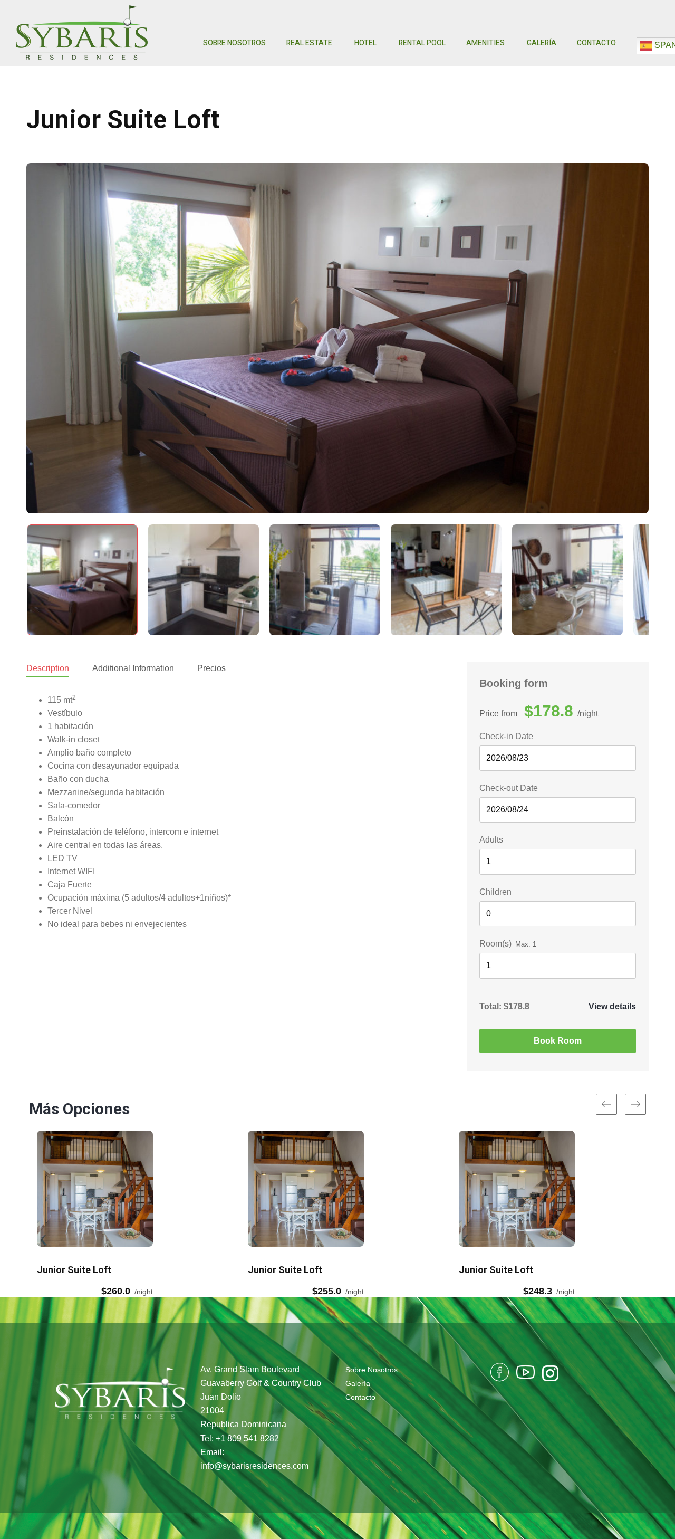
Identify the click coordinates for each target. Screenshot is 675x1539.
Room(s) (495, 943)
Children (495, 891)
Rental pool (422, 43)
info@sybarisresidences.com (254, 1465)
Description (47, 668)
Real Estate (310, 43)
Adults (491, 839)
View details (612, 1006)
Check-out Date (508, 787)
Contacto (596, 43)
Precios (211, 668)
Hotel (366, 43)
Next (627, 340)
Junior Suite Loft (122, 119)
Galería (541, 43)
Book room (558, 1040)
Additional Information (133, 668)
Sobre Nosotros (234, 43)
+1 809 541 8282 (247, 1438)
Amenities (486, 43)
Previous (47, 340)
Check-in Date (506, 736)
